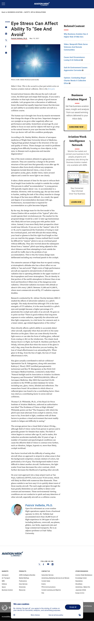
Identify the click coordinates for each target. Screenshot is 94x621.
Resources (22, 590)
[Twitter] (39, 565)
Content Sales (45, 581)
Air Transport (6, 578)
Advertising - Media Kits (82, 587)
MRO (3, 581)
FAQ (42, 593)
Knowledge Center (81, 578)
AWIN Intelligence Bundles (27, 575)
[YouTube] (48, 565)
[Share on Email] (5, 27)
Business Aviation (15, 12)
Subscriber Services (47, 575)
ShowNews (78, 584)
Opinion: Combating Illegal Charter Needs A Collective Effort (75, 80)
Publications (23, 581)
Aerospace (5, 575)
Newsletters (79, 581)
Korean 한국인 (79, 593)
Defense (4, 584)
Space (4, 587)
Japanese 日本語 (80, 590)
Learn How (76, 202)
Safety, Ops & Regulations (35, 12)
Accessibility (6, 617)
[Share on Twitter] (5, 40)
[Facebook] (44, 565)
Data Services (23, 584)
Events (43, 584)
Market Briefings (24, 578)
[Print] (5, 53)
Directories (22, 587)
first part (51, 89)
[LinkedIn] (52, 565)
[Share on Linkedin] (5, 34)
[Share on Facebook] (5, 46)
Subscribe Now (76, 127)
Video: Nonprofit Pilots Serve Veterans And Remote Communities (76, 47)
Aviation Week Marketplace (83, 575)
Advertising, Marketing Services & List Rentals (55, 578)
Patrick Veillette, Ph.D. (19, 38)
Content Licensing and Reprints (51, 590)
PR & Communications (48, 587)
